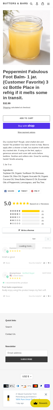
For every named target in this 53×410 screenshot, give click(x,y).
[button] (44, 263)
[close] (46, 394)
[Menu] (48, 4)
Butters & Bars (15, 3)
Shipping (6, 107)
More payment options (26, 132)
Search (8, 327)
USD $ (25, 376)
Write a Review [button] (27, 230)
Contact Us (10, 334)
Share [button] (7, 263)
